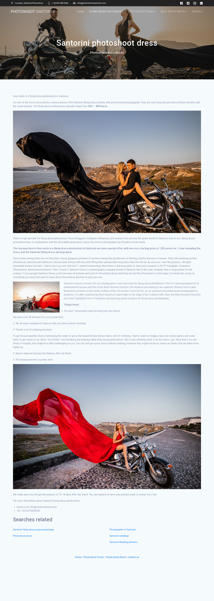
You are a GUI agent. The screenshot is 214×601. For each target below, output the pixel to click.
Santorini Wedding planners (123, 542)
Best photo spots (173, 11)
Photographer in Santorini (123, 529)
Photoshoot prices (22, 535)
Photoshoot (33, 11)
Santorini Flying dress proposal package (33, 529)
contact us (133, 557)
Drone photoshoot (116, 557)
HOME (80, 11)
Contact (197, 11)
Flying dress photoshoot (106, 11)
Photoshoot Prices (141, 11)
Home (78, 557)
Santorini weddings (119, 535)
